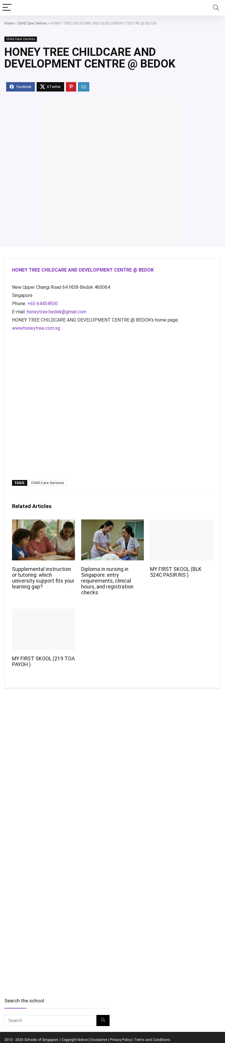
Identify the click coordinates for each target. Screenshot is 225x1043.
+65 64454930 (42, 303)
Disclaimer (98, 1040)
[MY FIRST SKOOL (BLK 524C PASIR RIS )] (181, 523)
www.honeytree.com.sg (36, 328)
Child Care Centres (32, 23)
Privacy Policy (121, 1040)
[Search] (216, 7)
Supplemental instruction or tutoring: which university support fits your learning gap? (43, 578)
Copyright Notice (75, 1040)
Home (9, 23)
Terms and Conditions (152, 1040)
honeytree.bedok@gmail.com (56, 312)
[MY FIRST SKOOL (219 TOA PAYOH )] (43, 612)
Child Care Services (47, 483)
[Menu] (7, 7)
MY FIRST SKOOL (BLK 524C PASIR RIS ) (176, 572)
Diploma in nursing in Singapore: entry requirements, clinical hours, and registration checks (107, 580)
